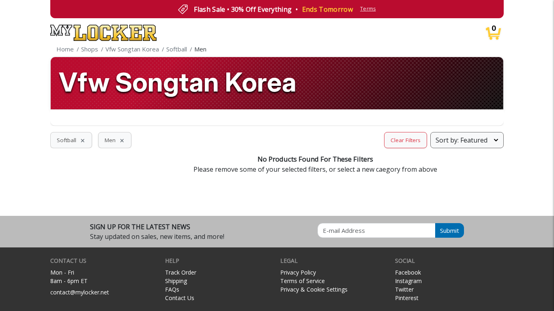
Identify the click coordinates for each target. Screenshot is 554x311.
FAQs (172, 289)
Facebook (408, 272)
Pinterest (407, 298)
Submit (449, 230)
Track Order (180, 272)
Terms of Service (302, 281)
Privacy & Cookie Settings (314, 289)
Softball (71, 140)
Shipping (176, 281)
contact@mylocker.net (79, 292)
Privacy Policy (298, 272)
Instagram (408, 281)
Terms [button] (368, 8)
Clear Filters (406, 140)
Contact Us (179, 298)
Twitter (404, 289)
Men (115, 140)
